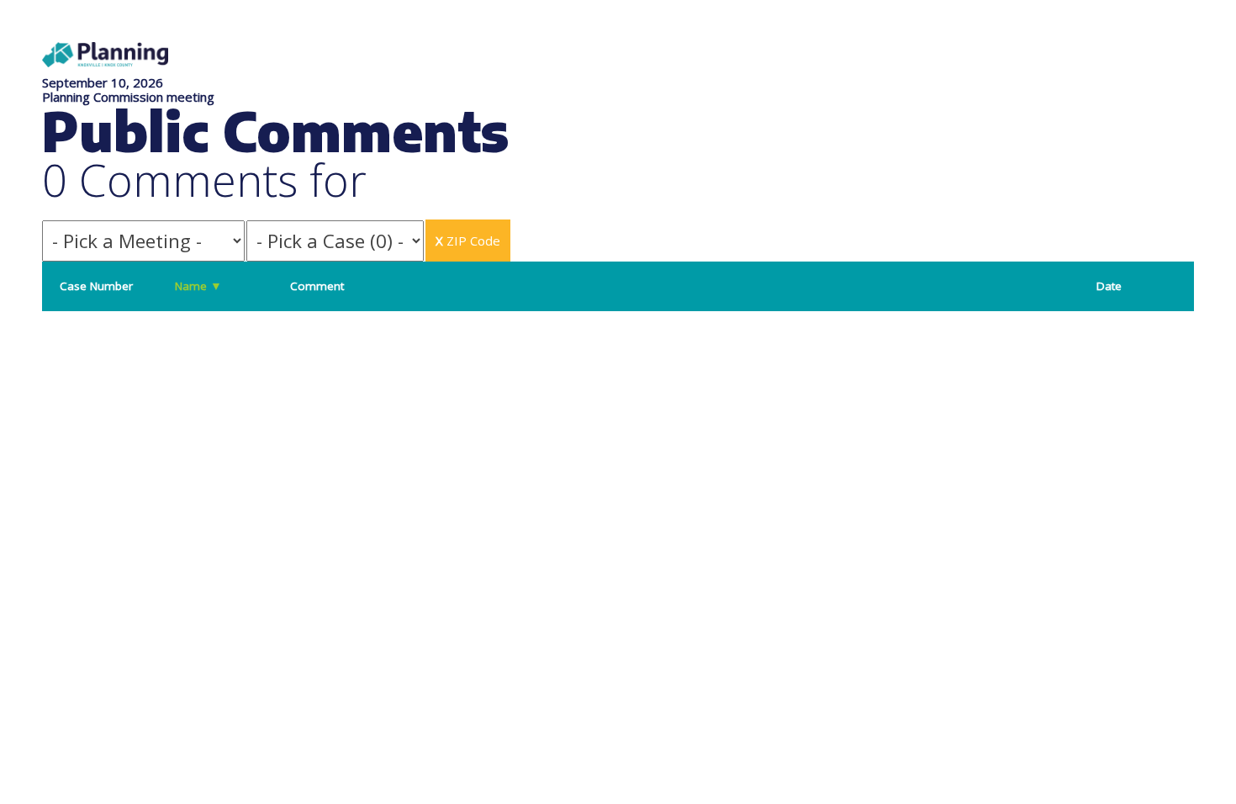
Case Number (96, 286)
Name (198, 286)
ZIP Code (468, 240)
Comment (317, 286)
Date (1109, 286)
